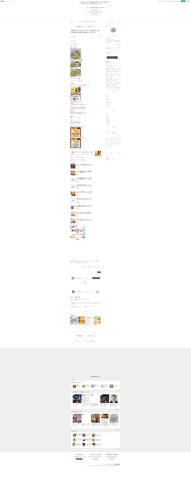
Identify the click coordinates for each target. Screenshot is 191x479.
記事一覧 (81, 21)
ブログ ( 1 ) (107, 96)
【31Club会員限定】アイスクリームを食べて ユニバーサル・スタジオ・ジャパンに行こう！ (113, 82)
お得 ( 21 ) (107, 97)
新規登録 (183, 1)
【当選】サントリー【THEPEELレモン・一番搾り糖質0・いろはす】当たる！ (113, 69)
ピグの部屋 (116, 36)
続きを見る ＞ (118, 44)
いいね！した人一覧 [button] (98, 269)
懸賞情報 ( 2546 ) (109, 102)
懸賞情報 (74, 37)
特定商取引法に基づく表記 (113, 465)
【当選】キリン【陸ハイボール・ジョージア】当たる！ (113, 64)
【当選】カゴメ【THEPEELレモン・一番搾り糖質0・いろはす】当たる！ (113, 75)
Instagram (86, 283)
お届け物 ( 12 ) (108, 104)
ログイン (188, 1)
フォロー (96, 278)
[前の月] (110, 132)
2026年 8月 (113, 132)
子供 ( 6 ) (107, 105)
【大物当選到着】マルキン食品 (80, 26)
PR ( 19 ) (107, 107)
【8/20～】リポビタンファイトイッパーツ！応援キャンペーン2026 (113, 77)
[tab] (76, 382)
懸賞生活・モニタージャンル (110, 48)
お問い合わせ (94, 465)
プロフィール (111, 36)
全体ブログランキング (109, 47)
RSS (108, 157)
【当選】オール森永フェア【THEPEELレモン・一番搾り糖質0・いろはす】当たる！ (113, 80)
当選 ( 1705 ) (108, 99)
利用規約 (99, 465)
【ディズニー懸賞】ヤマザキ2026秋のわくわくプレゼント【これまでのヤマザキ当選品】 (113, 88)
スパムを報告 (89, 465)
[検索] (120, 21)
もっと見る (85, 311)
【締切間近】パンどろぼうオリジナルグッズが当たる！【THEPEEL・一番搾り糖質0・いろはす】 (113, 71)
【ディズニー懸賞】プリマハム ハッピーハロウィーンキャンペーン (113, 66)
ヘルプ (119, 465)
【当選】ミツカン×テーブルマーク (91, 26)
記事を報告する (99, 273)
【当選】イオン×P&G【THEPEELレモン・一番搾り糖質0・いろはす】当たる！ (113, 85)
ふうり (113, 34)
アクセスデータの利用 (105, 465)
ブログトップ (74, 21)
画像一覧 (88, 21)
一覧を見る (113, 90)
